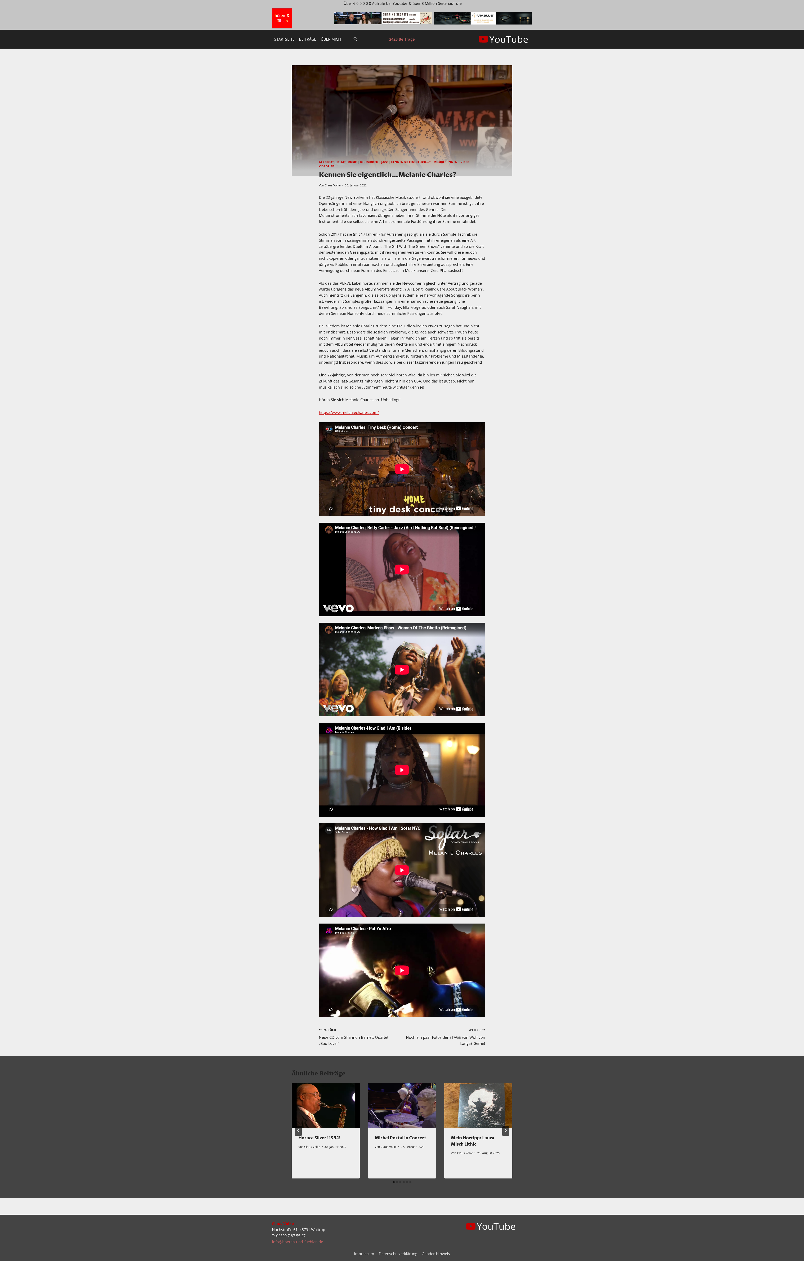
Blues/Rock (369, 162)
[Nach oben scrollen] (793, 1254)
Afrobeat (326, 162)
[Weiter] (505, 1131)
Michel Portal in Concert (400, 1138)
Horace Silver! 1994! (319, 1138)
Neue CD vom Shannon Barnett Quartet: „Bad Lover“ (354, 1037)
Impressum (364, 1253)
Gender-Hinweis (436, 1253)
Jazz (384, 162)
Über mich (331, 39)
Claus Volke (333, 185)
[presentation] (326, 1105)
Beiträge (307, 39)
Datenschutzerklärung (398, 1253)
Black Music (347, 162)
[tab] (394, 1182)
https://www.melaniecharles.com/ (349, 412)
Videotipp (326, 166)
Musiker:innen (445, 162)
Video (465, 162)
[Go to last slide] (298, 1131)
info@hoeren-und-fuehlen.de (297, 1241)
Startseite (284, 39)
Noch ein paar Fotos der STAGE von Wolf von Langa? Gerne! (445, 1037)
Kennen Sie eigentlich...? (410, 162)
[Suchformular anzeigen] (355, 39)
